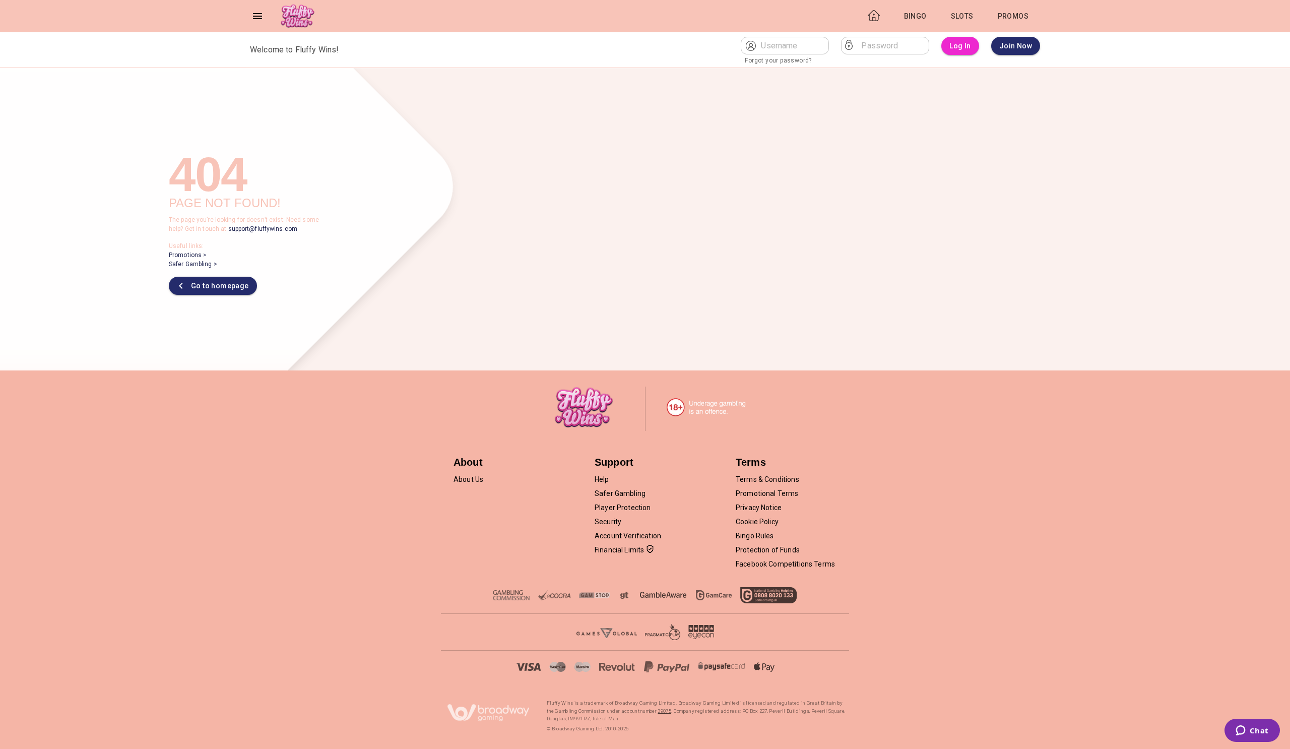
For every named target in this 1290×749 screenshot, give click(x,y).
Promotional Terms (767, 493)
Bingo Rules (755, 536)
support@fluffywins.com (262, 228)
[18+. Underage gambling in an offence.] (706, 407)
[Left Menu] (257, 16)
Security (608, 522)
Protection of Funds (768, 550)
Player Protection (623, 508)
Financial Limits (619, 550)
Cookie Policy (757, 522)
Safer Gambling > (193, 264)
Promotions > (188, 255)
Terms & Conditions (767, 479)
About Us (468, 479)
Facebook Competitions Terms (785, 564)
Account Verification (628, 536)
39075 (664, 711)
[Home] (297, 16)
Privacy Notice (759, 508)
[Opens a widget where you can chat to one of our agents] (1252, 731)
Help (602, 479)
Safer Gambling (620, 493)
